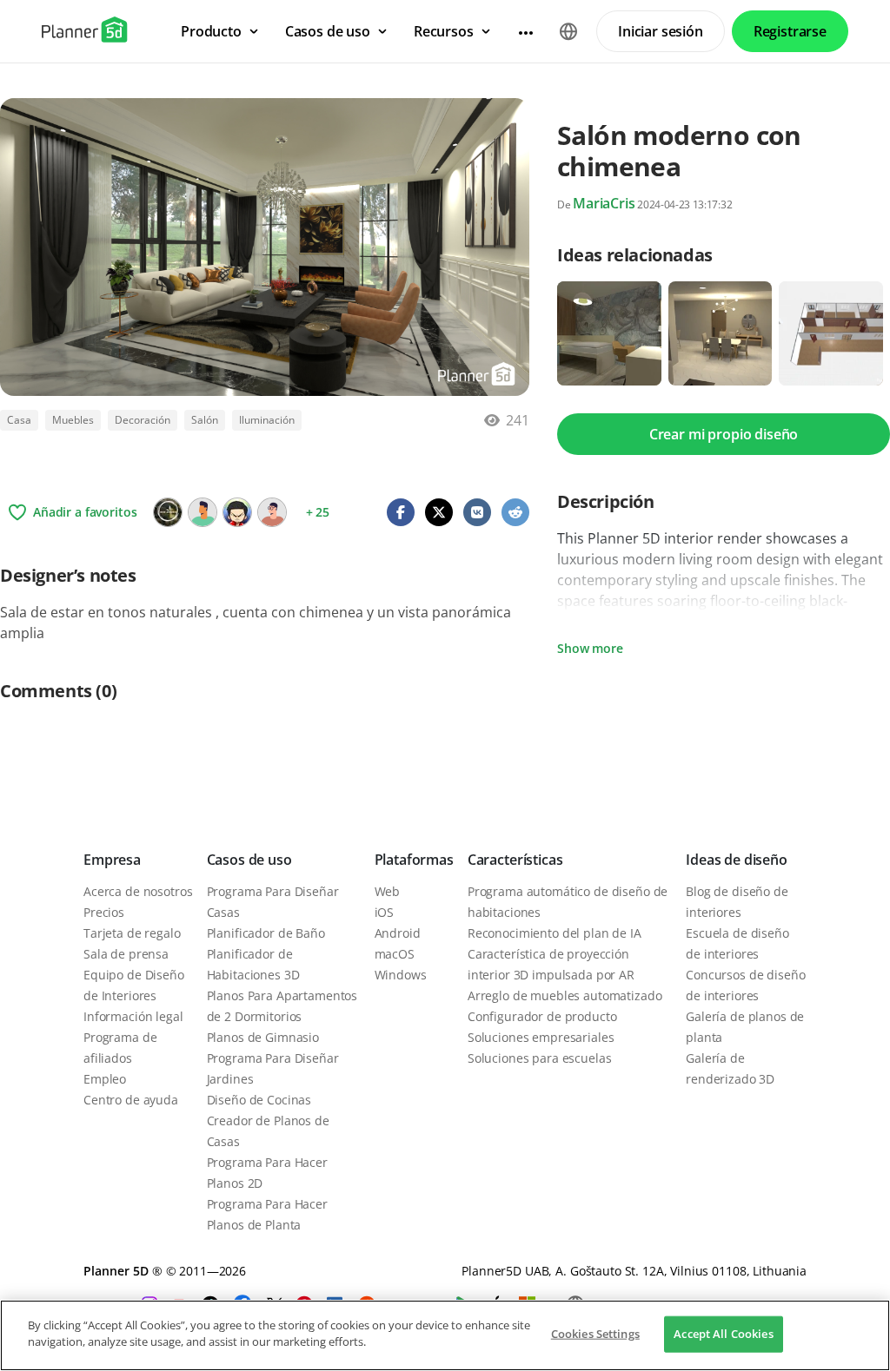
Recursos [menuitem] (444, 31)
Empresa (112, 859)
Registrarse (790, 31)
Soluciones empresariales (541, 1037)
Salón (204, 419)
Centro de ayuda (130, 1099)
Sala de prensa (126, 954)
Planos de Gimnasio (263, 1037)
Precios (103, 912)
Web (388, 891)
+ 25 (317, 512)
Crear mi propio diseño (723, 434)
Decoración (142, 419)
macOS (395, 954)
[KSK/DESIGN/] (168, 512)
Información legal (133, 1016)
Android (398, 933)
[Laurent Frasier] (237, 512)
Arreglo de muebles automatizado (565, 995)
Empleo (104, 1079)
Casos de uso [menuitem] (327, 31)
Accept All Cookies (723, 1333)
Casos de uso (249, 859)
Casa (19, 419)
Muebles (73, 419)
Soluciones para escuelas (540, 1058)
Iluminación (267, 419)
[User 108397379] (272, 512)
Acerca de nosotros (137, 891)
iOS (385, 912)
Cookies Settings (595, 1333)
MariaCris (604, 203)
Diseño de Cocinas (259, 1099)
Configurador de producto (542, 1016)
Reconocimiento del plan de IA (554, 933)
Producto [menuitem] (211, 31)
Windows (401, 974)
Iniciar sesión (660, 31)
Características (515, 859)
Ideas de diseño (736, 859)
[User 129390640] (202, 512)
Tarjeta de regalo (132, 933)
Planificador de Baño (266, 933)
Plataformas (414, 859)
